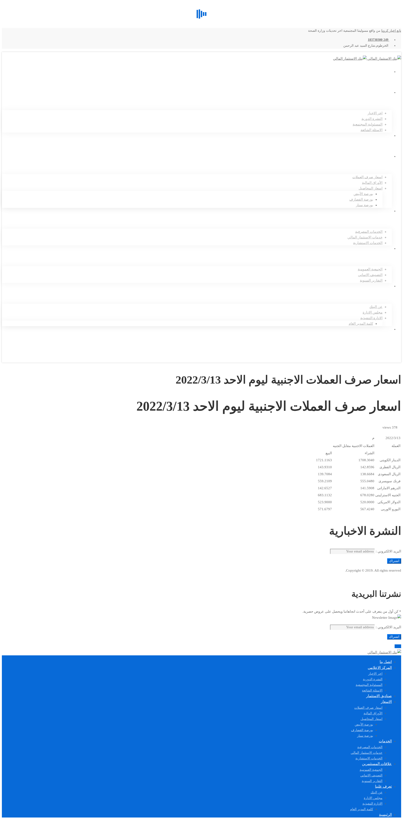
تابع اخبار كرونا (391, 30)
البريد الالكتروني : (388, 551)
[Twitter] (399, 353)
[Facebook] (395, 353)
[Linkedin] (388, 353)
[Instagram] (392, 353)
